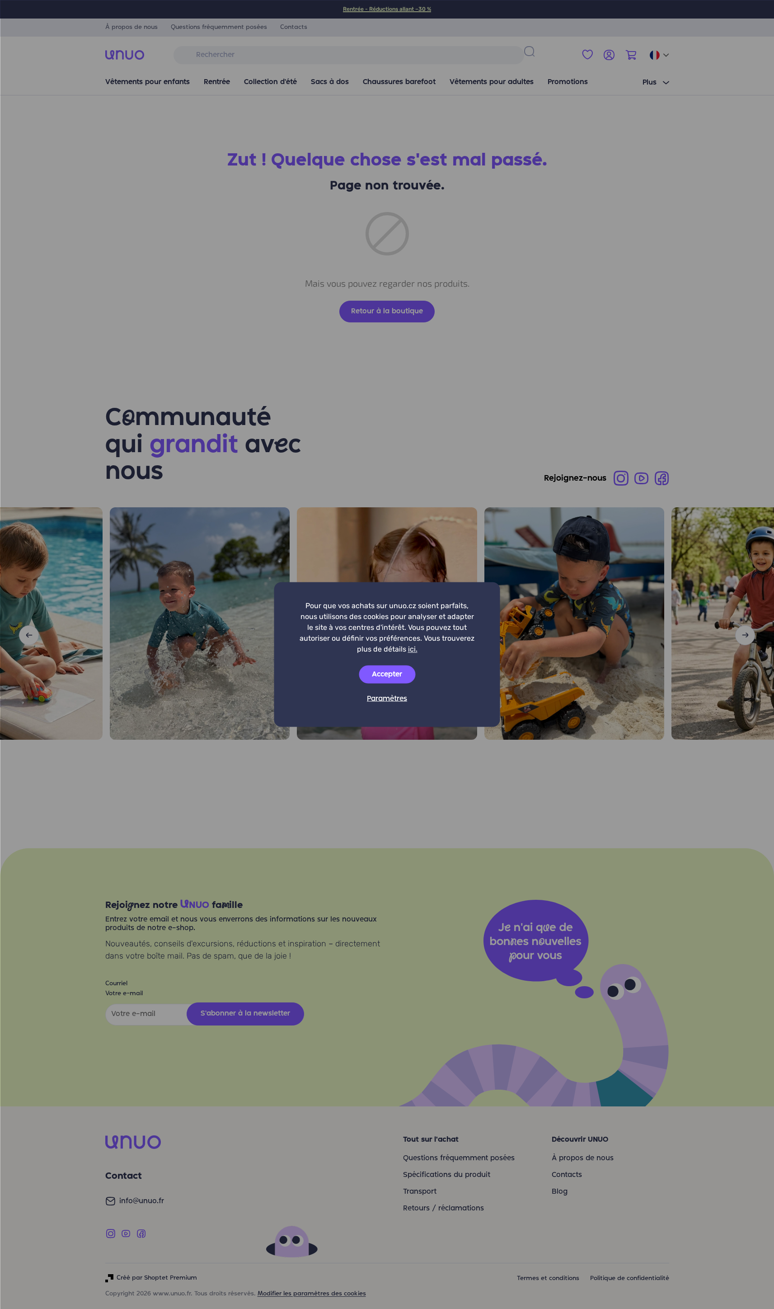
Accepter (387, 674)
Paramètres (387, 699)
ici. (412, 649)
